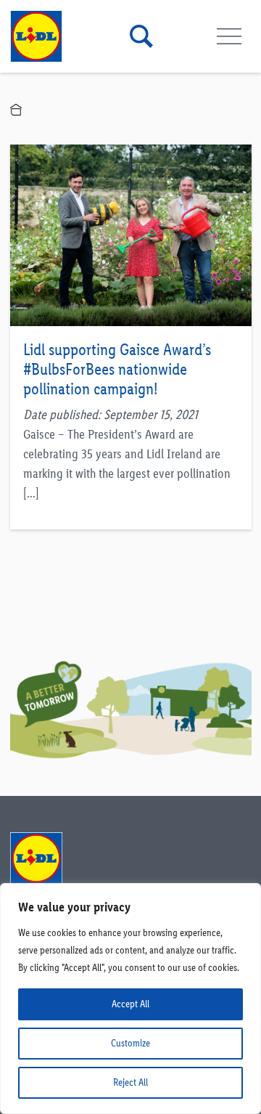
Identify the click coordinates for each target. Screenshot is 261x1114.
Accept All (130, 1004)
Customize (130, 1043)
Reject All (130, 1082)
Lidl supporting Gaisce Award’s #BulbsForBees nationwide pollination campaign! (117, 369)
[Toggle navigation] (229, 36)
